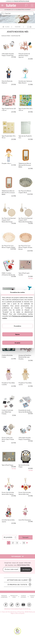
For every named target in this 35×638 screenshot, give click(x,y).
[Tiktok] (12, 605)
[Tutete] (11, 5)
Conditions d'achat (32, 596)
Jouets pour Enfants (5, 35)
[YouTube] (23, 605)
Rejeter (17, 334)
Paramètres (17, 326)
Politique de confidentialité (4, 596)
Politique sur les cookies (14, 596)
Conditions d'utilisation (23, 596)
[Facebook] (6, 605)
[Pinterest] (17, 605)
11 (24, 543)
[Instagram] (29, 605)
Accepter (17, 343)
